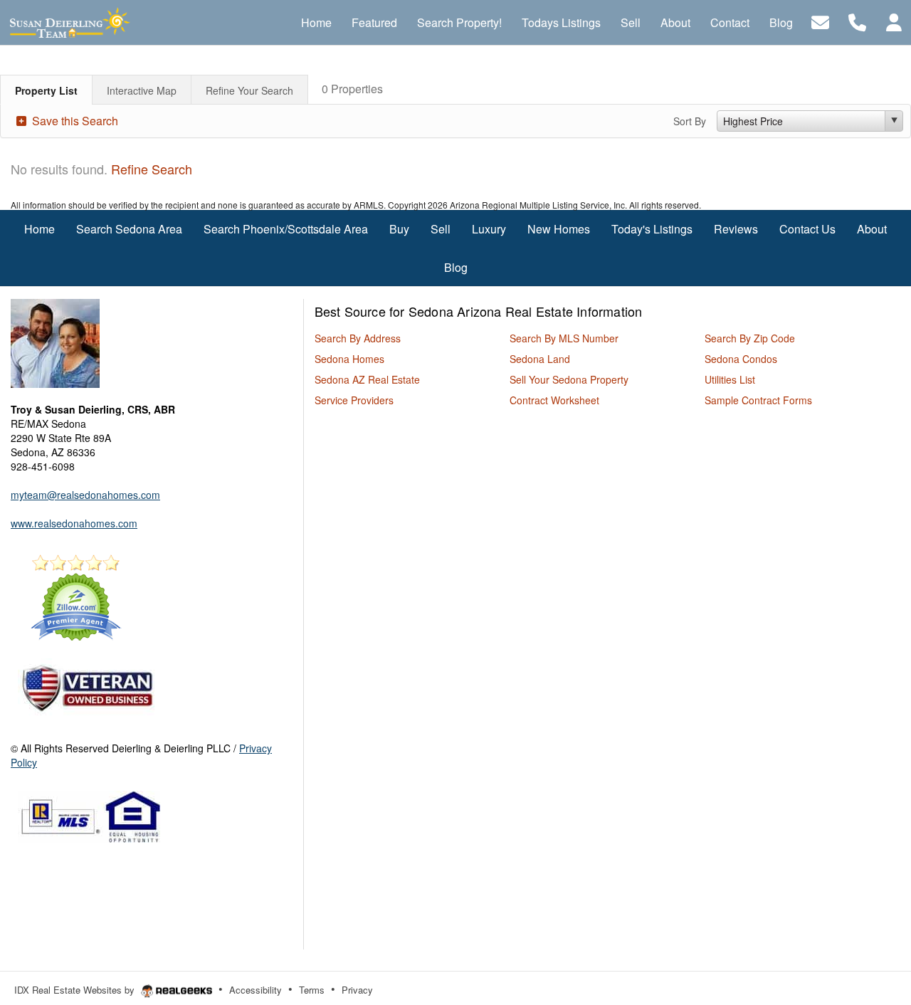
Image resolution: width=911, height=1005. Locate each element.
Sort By (689, 121)
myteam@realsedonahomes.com (85, 495)
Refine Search (151, 168)
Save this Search (73, 120)
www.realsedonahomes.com (74, 523)
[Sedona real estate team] (55, 342)
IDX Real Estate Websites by (75, 989)
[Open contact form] (820, 21)
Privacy (357, 989)
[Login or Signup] (894, 21)
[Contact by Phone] (857, 21)
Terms (312, 989)
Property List (46, 90)
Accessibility (255, 989)
